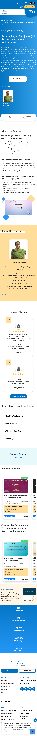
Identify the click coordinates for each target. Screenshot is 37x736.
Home (3, 20)
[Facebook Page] (22, 690)
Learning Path (5, 686)
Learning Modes (6, 713)
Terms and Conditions (27, 710)
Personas (4, 689)
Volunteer (27, 671)
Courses (29, 7)
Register (22, 3)
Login (17, 3)
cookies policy (13, 731)
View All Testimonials (18, 396)
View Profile (6, 295)
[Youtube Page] (30, 690)
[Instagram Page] (34, 690)
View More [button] (18, 457)
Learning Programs (7, 683)
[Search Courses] (31, 12)
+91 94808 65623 (25, 683)
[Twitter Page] (26, 690)
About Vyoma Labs (7, 719)
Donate (9, 671)
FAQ (2, 692)
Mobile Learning (6, 716)
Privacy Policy (24, 713)
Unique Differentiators (8, 710)
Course (9, 20)
